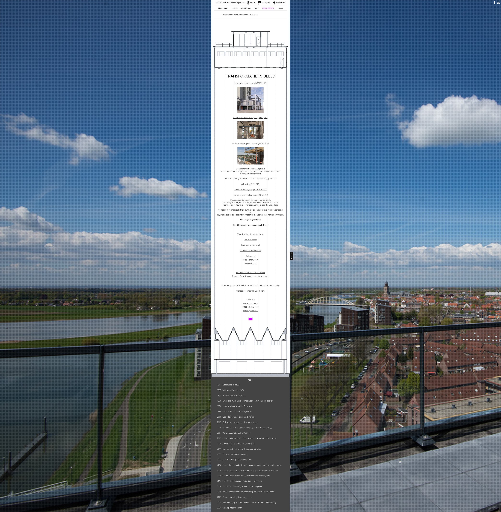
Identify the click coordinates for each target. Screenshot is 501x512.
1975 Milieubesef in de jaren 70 (230, 390)
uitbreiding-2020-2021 (250, 184)
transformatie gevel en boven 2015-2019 (251, 195)
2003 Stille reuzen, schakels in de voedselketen (237, 422)
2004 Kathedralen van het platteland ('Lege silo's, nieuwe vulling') (244, 427)
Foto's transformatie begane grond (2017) (250, 117)
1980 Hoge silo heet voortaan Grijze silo (234, 406)
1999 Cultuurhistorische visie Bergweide (234, 411)
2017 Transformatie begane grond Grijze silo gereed (239, 481)
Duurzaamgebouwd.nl (250, 245)
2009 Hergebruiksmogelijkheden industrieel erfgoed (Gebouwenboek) (246, 438)
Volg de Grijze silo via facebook (250, 234)
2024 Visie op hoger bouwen (229, 508)
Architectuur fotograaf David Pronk (250, 291)
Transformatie (268, 8)
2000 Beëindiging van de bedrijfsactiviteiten (235, 417)
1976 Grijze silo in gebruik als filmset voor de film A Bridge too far (245, 401)
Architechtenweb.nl (250, 260)
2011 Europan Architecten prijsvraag (232, 454)
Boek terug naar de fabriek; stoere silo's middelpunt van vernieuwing (250, 285)
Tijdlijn (256, 8)
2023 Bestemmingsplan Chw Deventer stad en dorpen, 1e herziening (246, 502)
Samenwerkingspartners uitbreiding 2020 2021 (240, 14)
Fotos (280, 8)
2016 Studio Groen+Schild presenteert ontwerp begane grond (243, 475)
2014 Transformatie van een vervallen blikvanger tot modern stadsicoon (247, 470)
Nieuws (234, 8)
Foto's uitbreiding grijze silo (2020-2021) (250, 83)
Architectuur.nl (251, 263)
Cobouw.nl (250, 256)
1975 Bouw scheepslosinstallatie (231, 395)
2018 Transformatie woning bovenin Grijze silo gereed (240, 486)
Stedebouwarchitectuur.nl (250, 250)
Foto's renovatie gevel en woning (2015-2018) (250, 143)
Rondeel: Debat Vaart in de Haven (250, 272)
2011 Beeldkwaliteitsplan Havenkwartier (234, 459)
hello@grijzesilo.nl (250, 310)
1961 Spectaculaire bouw (228, 385)
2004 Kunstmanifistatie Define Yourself (233, 433)
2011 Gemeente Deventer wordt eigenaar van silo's (239, 449)
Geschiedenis (245, 8)
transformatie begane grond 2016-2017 (250, 189)
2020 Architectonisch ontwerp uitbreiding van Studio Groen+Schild (245, 491)
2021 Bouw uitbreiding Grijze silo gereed (234, 497)
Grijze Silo (222, 8)
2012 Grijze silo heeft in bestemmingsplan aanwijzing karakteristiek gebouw (249, 465)
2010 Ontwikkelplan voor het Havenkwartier (236, 443)
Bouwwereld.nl (250, 239)
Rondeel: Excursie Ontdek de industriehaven (250, 276)
